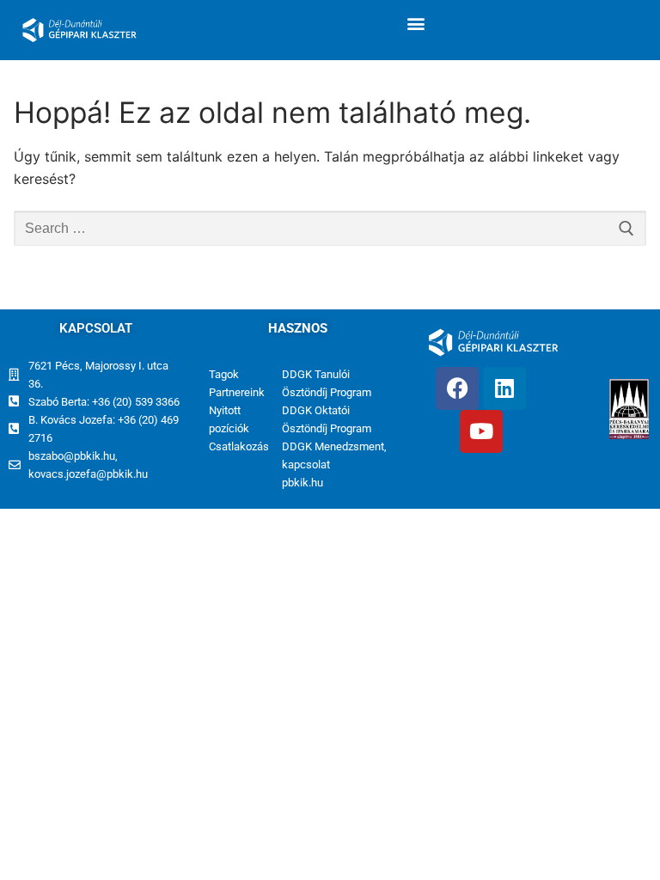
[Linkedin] (504, 388)
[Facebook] (457, 388)
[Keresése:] (330, 229)
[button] (415, 23)
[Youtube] (481, 431)
